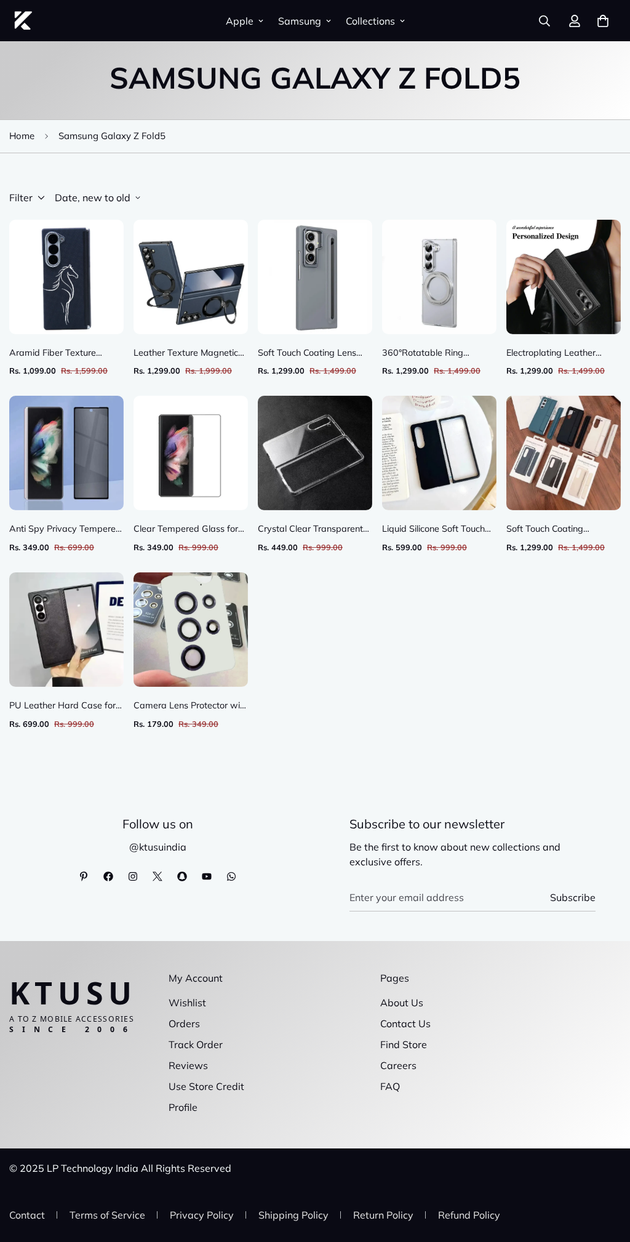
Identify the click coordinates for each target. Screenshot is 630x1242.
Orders (184, 1023)
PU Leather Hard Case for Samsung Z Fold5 (62, 706)
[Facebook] (108, 876)
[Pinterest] (84, 876)
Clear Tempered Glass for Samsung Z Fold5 (186, 529)
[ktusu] (23, 20)
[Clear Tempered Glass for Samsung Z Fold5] (191, 453)
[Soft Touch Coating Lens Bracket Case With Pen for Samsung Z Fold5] (315, 277)
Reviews (188, 1065)
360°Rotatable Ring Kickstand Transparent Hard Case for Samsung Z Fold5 (435, 353)
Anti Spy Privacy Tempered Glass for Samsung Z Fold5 (65, 529)
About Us (401, 1002)
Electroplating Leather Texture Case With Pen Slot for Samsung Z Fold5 (562, 353)
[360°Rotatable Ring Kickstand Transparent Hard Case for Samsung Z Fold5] (439, 277)
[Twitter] (157, 876)
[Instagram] (133, 876)
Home (21, 136)
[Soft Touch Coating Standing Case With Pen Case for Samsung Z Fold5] (563, 453)
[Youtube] (207, 876)
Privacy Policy (202, 1215)
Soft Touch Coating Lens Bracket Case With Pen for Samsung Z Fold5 (312, 353)
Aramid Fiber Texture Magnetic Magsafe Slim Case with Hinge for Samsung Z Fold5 (57, 353)
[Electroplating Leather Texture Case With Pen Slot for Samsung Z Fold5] (563, 277)
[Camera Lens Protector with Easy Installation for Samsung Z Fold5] (191, 629)
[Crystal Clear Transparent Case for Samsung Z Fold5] (315, 453)
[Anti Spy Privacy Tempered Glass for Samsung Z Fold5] (66, 453)
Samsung (299, 21)
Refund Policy (469, 1215)
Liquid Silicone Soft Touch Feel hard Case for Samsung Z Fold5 (433, 529)
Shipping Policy (293, 1215)
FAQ (390, 1086)
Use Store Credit (206, 1086)
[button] (603, 21)
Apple (239, 21)
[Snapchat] (182, 876)
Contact (27, 1215)
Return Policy (383, 1215)
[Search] (544, 20)
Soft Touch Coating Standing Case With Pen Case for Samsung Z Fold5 (560, 529)
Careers (398, 1065)
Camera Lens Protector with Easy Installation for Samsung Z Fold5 (191, 706)
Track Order (196, 1044)
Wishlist (187, 1002)
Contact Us (405, 1023)
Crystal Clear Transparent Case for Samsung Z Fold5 (312, 529)
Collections (370, 21)
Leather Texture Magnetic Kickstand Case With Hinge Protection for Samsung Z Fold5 (189, 353)
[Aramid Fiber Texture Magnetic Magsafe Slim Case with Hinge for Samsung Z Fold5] (66, 277)
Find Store (403, 1044)
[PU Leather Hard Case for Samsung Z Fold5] (66, 629)
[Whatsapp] (231, 876)
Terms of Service (107, 1215)
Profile (183, 1107)
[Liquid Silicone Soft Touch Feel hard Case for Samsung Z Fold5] (439, 453)
